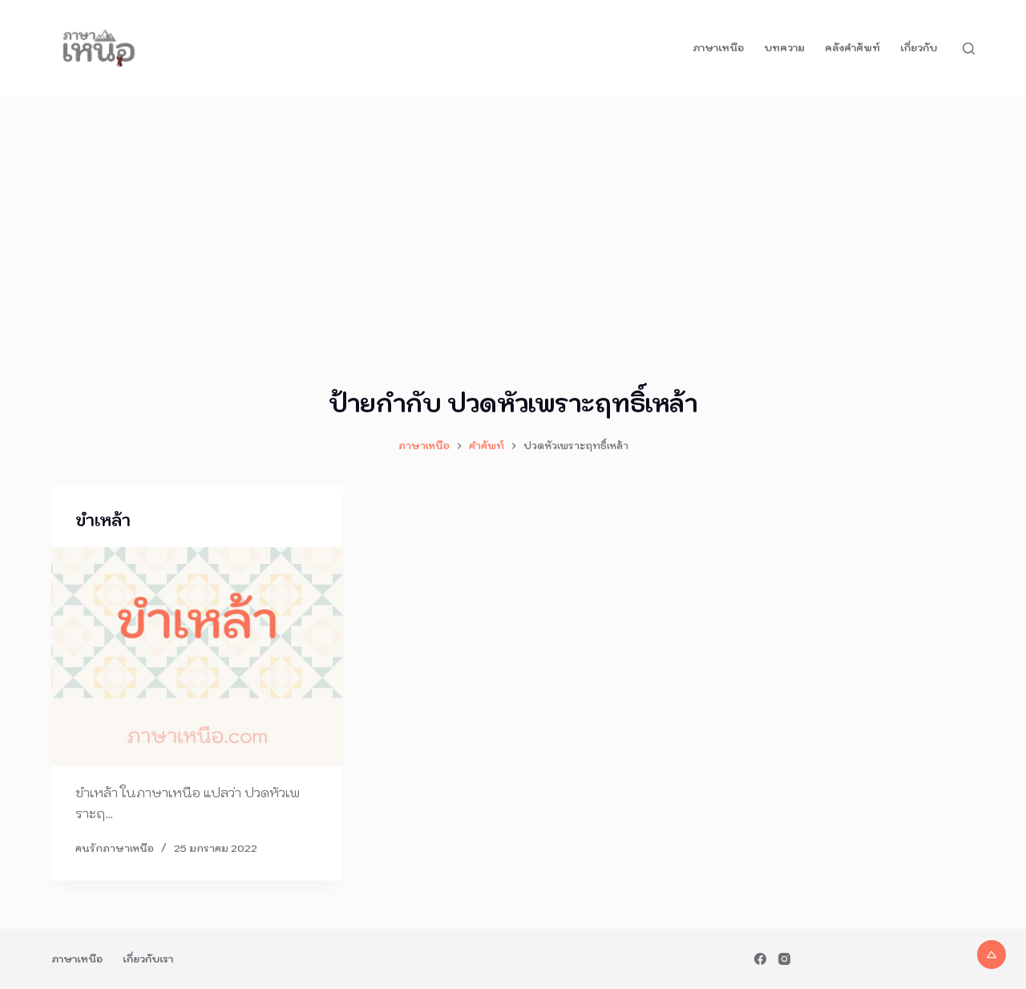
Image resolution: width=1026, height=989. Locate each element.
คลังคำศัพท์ (852, 48)
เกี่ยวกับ (918, 48)
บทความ (784, 48)
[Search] (969, 49)
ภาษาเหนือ (718, 48)
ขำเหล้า (103, 520)
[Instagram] (784, 959)
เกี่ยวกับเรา (148, 959)
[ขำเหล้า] (197, 656)
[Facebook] (760, 959)
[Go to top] (991, 954)
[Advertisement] (513, 216)
